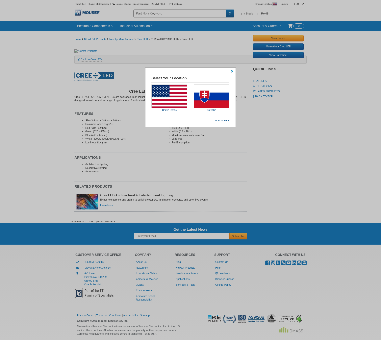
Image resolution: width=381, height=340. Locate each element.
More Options (222, 120)
